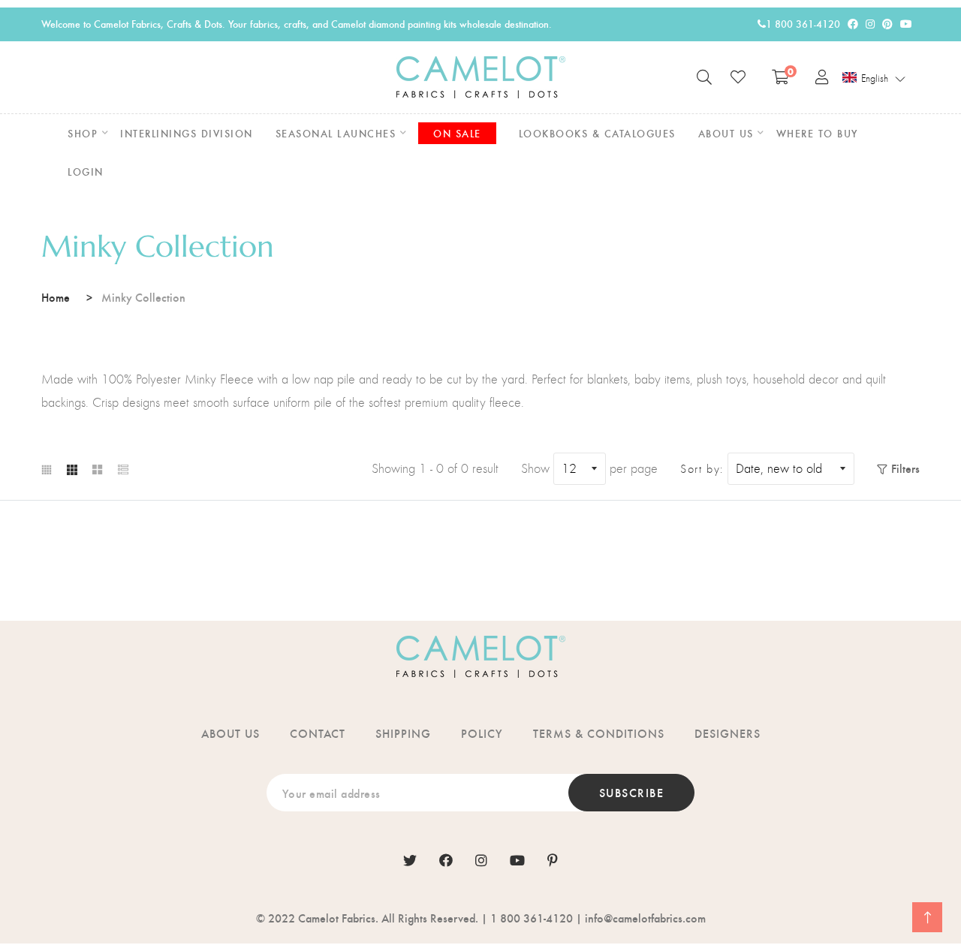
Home (55, 297)
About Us (230, 733)
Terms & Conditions (598, 733)
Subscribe (631, 792)
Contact (317, 733)
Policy (482, 733)
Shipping (403, 733)
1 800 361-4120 (803, 24)
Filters (905, 468)
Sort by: (702, 469)
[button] (874, 78)
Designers (727, 733)
